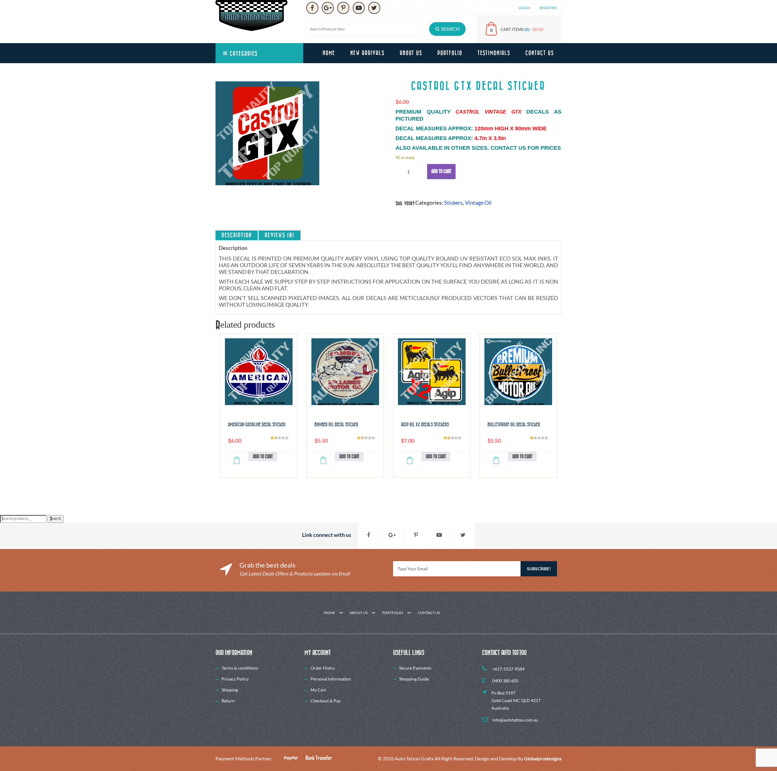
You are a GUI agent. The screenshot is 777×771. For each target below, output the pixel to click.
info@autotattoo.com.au (514, 719)
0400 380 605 (504, 680)
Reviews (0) (279, 235)
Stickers (453, 202)
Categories (243, 53)
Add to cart (441, 171)
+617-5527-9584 (507, 668)
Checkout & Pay (325, 700)
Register (548, 7)
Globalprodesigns (543, 758)
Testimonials (493, 53)
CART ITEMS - (521, 29)
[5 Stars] (287, 438)
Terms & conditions (240, 667)
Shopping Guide (414, 678)
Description (237, 235)
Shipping (230, 689)
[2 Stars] (276, 438)
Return (228, 700)
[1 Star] (272, 438)
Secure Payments (415, 667)
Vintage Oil (478, 202)
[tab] (236, 235)
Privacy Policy (235, 678)
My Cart (318, 689)
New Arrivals (367, 53)
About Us (411, 53)
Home (329, 53)
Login (524, 7)
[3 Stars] (279, 438)
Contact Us (539, 53)
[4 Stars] (283, 438)
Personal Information (330, 678)
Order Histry (322, 667)
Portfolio (449, 53)
